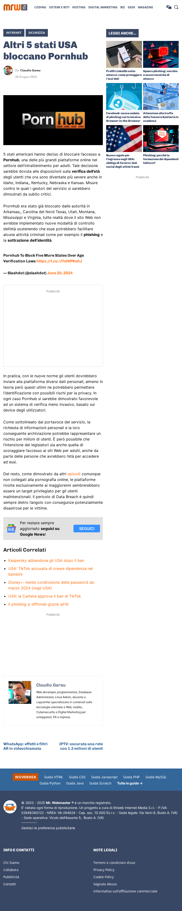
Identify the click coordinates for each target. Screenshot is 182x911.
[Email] (98, 81)
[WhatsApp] (87, 70)
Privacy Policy (103, 869)
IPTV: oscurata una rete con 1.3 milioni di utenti (81, 746)
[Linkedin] (76, 70)
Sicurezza (36, 32)
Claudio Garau (30, 70)
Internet (14, 32)
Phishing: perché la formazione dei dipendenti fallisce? (161, 159)
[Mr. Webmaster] (10, 807)
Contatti (9, 884)
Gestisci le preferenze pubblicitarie (48, 828)
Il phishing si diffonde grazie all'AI (38, 604)
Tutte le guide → (130, 783)
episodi (74, 473)
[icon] (169, 7)
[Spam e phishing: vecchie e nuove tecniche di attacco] (161, 54)
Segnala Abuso (105, 884)
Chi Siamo (11, 862)
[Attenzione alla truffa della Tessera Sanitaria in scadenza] (161, 96)
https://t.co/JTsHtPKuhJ (59, 261)
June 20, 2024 (60, 273)
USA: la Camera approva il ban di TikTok (44, 596)
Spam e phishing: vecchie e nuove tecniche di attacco (160, 74)
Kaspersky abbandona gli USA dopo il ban (46, 560)
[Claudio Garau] (9, 70)
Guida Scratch (100, 783)
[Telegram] (98, 70)
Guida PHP (131, 777)
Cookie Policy (103, 877)
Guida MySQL (156, 777)
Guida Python (50, 783)
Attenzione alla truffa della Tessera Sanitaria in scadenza (160, 117)
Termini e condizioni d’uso (114, 862)
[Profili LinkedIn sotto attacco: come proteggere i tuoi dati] (124, 54)
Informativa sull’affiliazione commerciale (125, 891)
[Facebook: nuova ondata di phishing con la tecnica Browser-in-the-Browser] (124, 96)
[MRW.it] (15, 7)
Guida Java (75, 783)
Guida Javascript (104, 777)
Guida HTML (53, 777)
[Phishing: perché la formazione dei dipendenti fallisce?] (161, 138)
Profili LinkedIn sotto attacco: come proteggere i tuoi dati (124, 74)
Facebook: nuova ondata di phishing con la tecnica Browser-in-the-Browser (123, 117)
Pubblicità (11, 877)
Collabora (10, 869)
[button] (176, 7)
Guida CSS (77, 777)
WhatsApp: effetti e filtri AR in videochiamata (25, 746)
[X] (65, 70)
